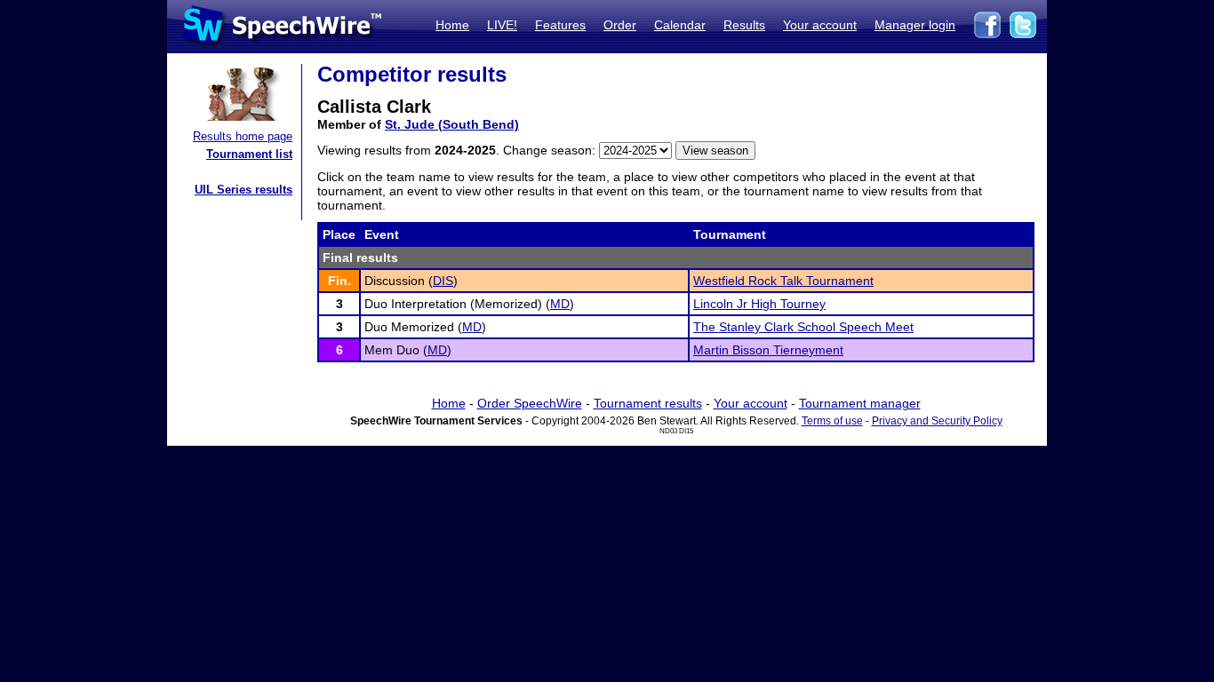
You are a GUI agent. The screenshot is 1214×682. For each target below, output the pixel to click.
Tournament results (648, 403)
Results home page (242, 136)
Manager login (915, 25)
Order (619, 25)
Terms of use (832, 421)
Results (744, 25)
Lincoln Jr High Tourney (759, 304)
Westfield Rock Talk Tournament (783, 281)
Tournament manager (860, 403)
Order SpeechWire (529, 403)
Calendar (680, 25)
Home (452, 25)
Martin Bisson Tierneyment (768, 350)
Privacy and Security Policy (937, 421)
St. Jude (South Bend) (452, 124)
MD (560, 304)
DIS (443, 281)
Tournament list (249, 154)
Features (560, 25)
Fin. (339, 281)
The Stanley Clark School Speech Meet (803, 327)
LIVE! (502, 25)
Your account (820, 25)
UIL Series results (243, 189)
